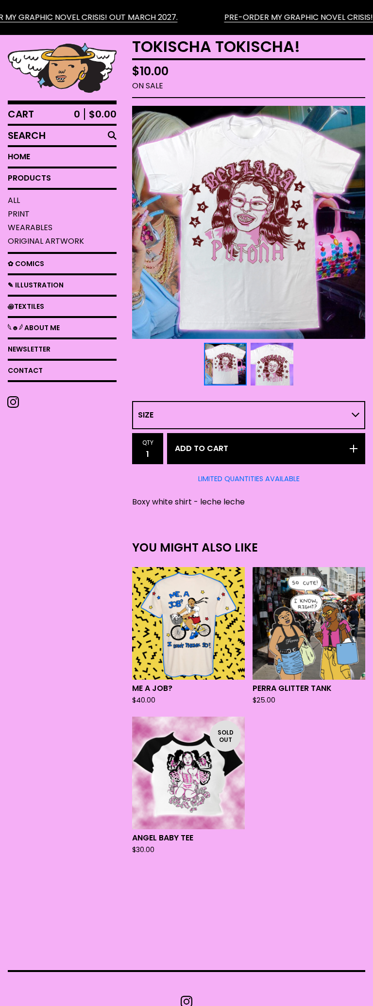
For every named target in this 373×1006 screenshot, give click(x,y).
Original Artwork (46, 241)
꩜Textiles (26, 306)
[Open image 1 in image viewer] (248, 222)
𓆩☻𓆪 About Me (34, 328)
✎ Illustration (36, 285)
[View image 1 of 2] (225, 364)
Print (19, 213)
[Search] (112, 135)
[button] (186, 17)
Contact (25, 370)
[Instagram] (13, 402)
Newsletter (29, 349)
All (14, 200)
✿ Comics (26, 263)
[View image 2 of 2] (272, 364)
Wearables (30, 227)
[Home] (62, 68)
